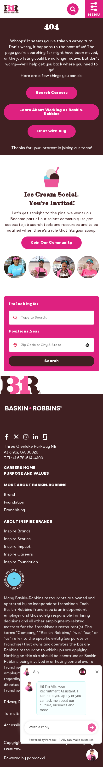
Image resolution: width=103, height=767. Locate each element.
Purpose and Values (26, 474)
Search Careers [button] (52, 93)
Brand (9, 495)
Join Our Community (51, 243)
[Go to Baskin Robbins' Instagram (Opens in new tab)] (26, 437)
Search (51, 361)
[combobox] (51, 345)
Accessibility (15, 725)
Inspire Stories (17, 539)
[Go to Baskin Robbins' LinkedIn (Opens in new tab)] (35, 437)
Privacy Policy (16, 702)
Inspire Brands (17, 531)
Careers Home (19, 468)
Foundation (14, 503)
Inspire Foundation (21, 562)
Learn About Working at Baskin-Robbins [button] (51, 112)
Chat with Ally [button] (51, 131)
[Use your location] (87, 345)
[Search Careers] (76, 9)
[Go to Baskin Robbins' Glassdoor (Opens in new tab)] (45, 437)
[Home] (11, 9)
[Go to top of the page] (14, 579)
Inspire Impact (17, 547)
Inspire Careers (18, 554)
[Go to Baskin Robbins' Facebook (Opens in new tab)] (7, 437)
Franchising (14, 510)
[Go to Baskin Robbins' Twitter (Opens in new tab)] (16, 437)
